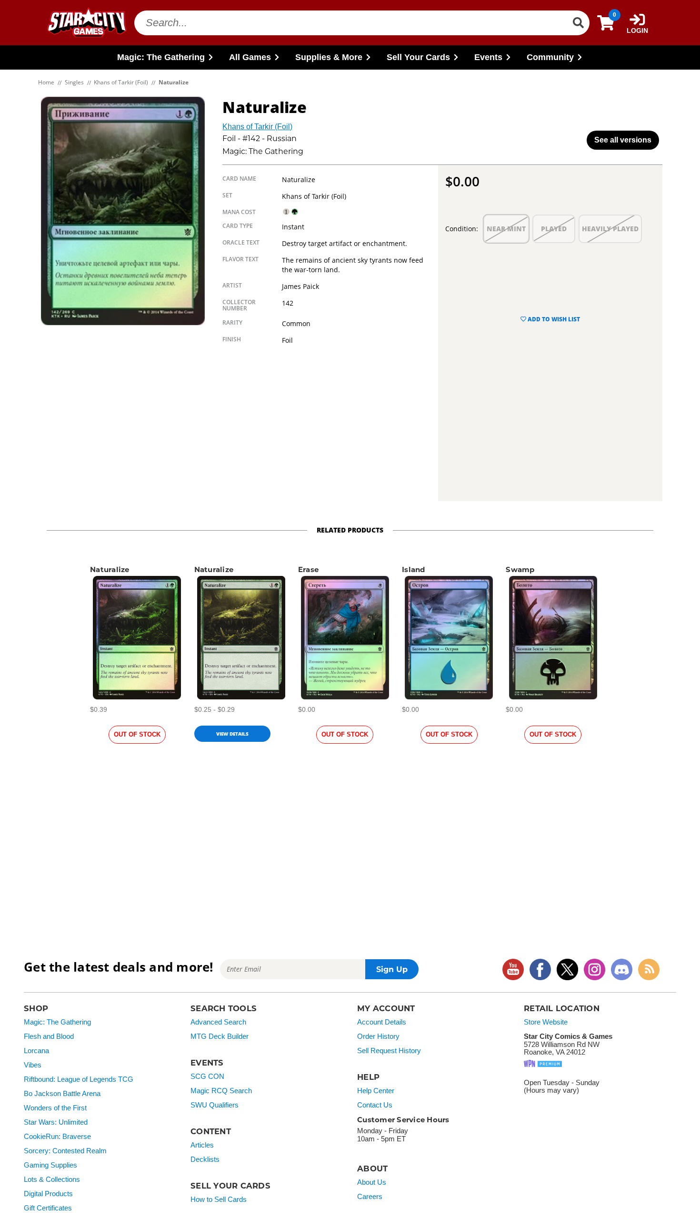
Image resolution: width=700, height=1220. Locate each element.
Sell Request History (389, 1051)
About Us (371, 1182)
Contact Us (374, 1105)
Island (413, 569)
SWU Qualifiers (214, 1105)
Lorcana (36, 1051)
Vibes (32, 1065)
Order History (378, 1036)
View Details (232, 733)
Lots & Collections (52, 1179)
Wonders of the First (55, 1108)
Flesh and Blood (49, 1036)
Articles (202, 1145)
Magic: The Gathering (57, 1022)
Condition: (461, 228)
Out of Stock (137, 734)
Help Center (375, 1091)
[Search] (578, 22)
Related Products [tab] (350, 529)
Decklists (205, 1159)
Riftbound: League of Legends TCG (78, 1079)
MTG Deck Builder (219, 1036)
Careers (369, 1196)
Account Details (381, 1022)
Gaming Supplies (50, 1165)
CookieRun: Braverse (57, 1136)
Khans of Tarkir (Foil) (257, 127)
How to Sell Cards (218, 1199)
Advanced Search (218, 1022)
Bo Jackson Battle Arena (62, 1093)
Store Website (546, 1022)
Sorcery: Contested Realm (65, 1151)
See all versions (622, 140)
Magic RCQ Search (221, 1091)
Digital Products (48, 1194)
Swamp (520, 569)
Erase (308, 569)
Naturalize (110, 569)
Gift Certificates (48, 1208)
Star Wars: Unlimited (56, 1122)
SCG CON (207, 1076)
